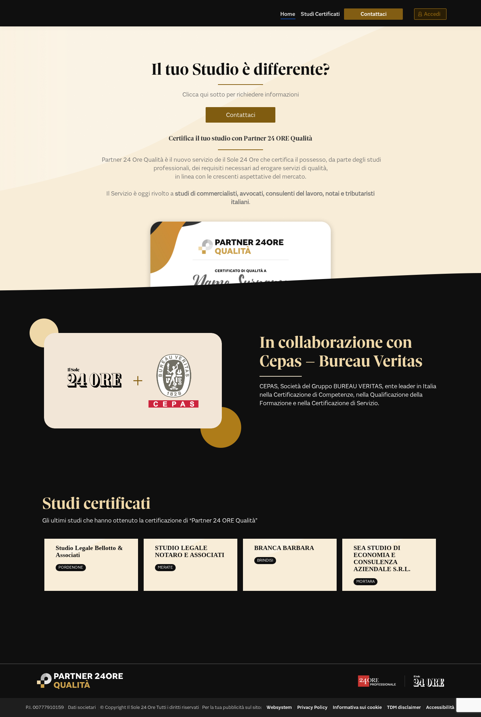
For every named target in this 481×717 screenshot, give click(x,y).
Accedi (432, 14)
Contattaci (240, 115)
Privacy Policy (312, 707)
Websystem (279, 707)
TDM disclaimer (404, 707)
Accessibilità (440, 707)
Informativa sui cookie (357, 707)
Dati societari (82, 707)
